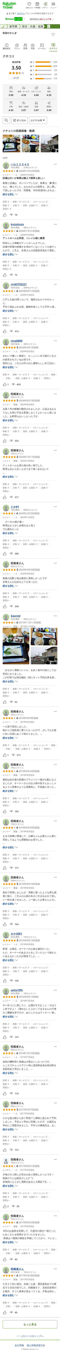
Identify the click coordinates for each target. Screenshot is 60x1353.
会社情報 (19, 1345)
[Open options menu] (55, 164)
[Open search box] (6, 120)
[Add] (53, 34)
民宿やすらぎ (10, 33)
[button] (11, 143)
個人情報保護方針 (36, 1345)
